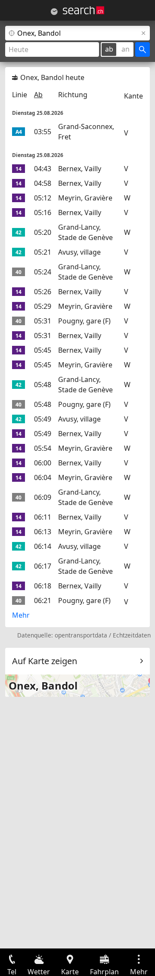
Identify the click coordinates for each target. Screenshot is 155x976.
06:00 (42, 463)
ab (109, 49)
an (125, 49)
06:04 (42, 477)
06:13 (42, 531)
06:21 (42, 600)
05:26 (42, 291)
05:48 (42, 384)
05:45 (42, 350)
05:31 (42, 321)
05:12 (42, 198)
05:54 (42, 448)
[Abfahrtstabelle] (54, 11)
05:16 (42, 212)
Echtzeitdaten (132, 635)
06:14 (42, 546)
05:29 (42, 306)
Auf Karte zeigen (44, 661)
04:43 (42, 168)
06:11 (42, 517)
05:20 (42, 232)
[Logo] (83, 10)
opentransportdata (81, 635)
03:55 (42, 131)
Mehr (21, 615)
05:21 (42, 252)
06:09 (42, 497)
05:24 (42, 272)
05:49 (42, 419)
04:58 (42, 183)
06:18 (42, 586)
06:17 (42, 566)
